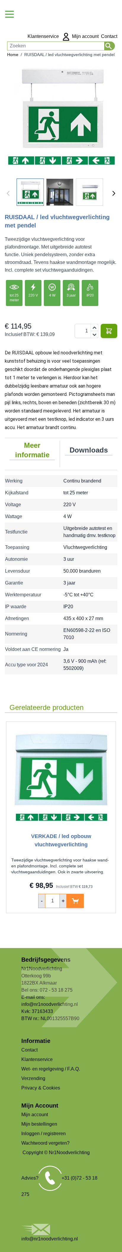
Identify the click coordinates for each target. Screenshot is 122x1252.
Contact (109, 36)
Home (12, 54)
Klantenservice (43, 36)
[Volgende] (113, 193)
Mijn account (85, 36)
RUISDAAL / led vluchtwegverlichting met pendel (69, 54)
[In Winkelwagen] (109, 331)
